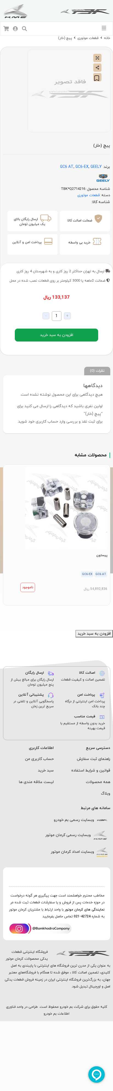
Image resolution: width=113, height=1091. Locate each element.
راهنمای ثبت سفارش (93, 759)
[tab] (97, 371)
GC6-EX (82, 167)
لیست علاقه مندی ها (36, 782)
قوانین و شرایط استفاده (90, 770)
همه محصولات (98, 782)
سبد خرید (46, 770)
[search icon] (24, 29)
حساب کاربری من (39, 759)
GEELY (96, 167)
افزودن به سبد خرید (56, 335)
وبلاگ (105, 793)
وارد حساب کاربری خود (46, 421)
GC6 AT (67, 167)
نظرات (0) (97, 370)
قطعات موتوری (87, 38)
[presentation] (59, 612)
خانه (107, 38)
